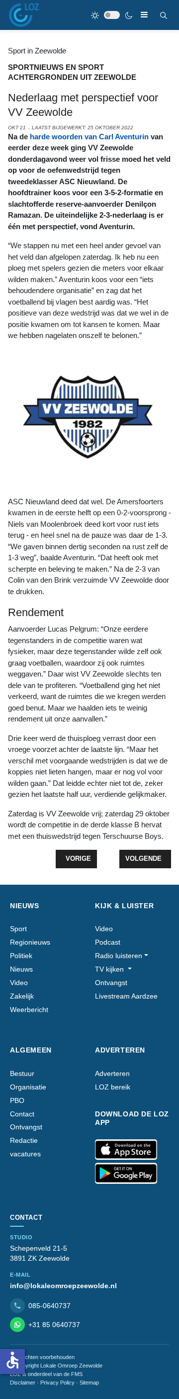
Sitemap (89, 1383)
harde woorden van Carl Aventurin (89, 136)
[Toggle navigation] (144, 14)
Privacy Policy (57, 1383)
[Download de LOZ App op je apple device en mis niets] (126, 1149)
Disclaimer (22, 1383)
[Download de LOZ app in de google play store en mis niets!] (126, 1173)
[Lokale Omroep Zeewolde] (24, 14)
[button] (121, 956)
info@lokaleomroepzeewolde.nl (63, 1286)
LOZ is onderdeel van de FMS (46, 1374)
